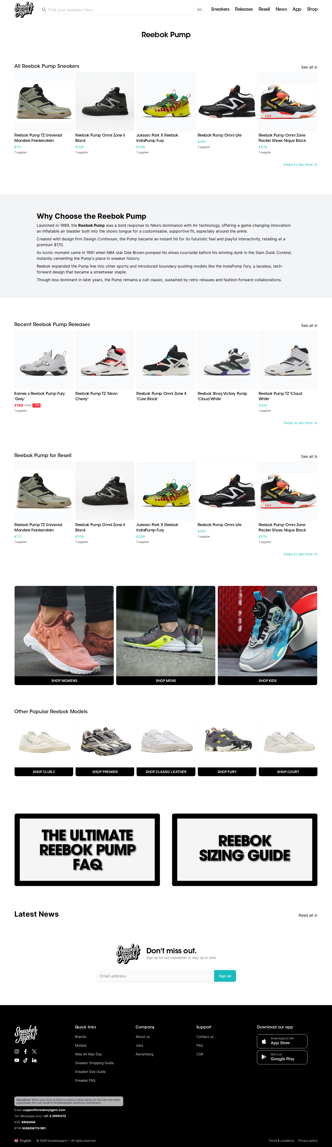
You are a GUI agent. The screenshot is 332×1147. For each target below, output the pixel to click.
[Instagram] (16, 1051)
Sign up (225, 976)
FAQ (199, 1045)
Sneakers (220, 10)
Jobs (139, 1045)
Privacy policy (308, 1140)
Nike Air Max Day (88, 1054)
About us (143, 1036)
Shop (312, 10)
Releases (244, 10)
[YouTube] (16, 1060)
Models (81, 1045)
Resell (264, 10)
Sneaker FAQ (85, 1080)
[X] (34, 1051)
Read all (306, 915)
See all (307, 67)
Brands (80, 1036)
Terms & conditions (281, 1140)
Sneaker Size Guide (90, 1071)
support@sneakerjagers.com (44, 1110)
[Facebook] (25, 1051)
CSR (199, 1054)
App (297, 10)
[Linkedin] (34, 1060)
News (281, 10)
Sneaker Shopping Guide (94, 1063)
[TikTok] (25, 1060)
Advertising (144, 1054)
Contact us (205, 1036)
